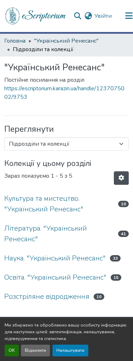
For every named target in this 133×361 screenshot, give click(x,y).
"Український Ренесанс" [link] (66, 41)
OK (12, 350)
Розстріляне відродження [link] (46, 296)
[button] (35, 16)
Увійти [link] (103, 16)
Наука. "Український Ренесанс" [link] (55, 258)
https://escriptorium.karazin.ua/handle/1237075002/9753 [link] (64, 93)
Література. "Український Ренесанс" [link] (45, 233)
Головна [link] (15, 41)
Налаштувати (70, 350)
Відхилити (35, 350)
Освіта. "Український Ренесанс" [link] (55, 277)
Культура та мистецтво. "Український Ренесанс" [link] (43, 204)
